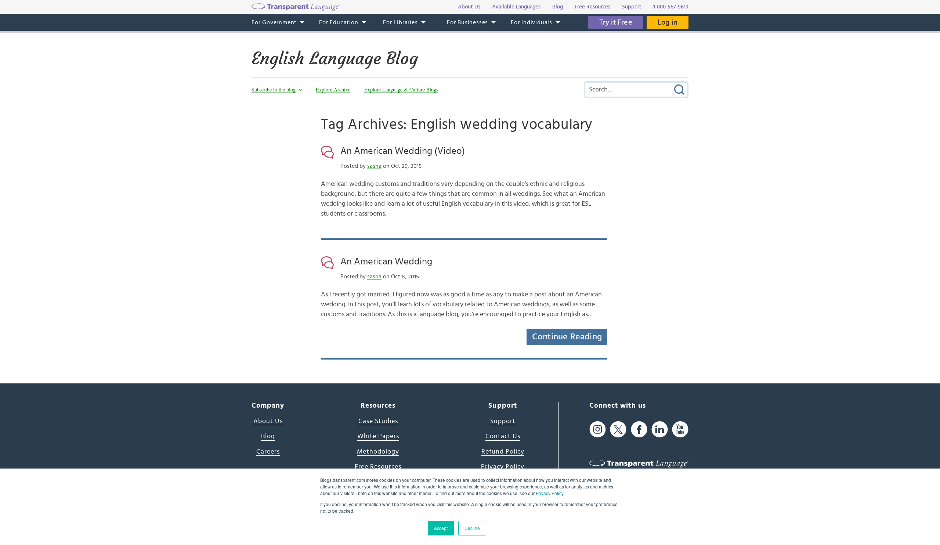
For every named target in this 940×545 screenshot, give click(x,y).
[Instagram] (597, 429)
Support (503, 421)
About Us (268, 421)
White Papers (378, 436)
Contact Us (502, 436)
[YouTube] (680, 429)
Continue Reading (567, 336)
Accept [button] (441, 528)
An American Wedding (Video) (402, 151)
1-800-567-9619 (670, 7)
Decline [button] (472, 528)
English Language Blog (335, 58)
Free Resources (378, 466)
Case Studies (378, 421)
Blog (268, 436)
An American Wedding (386, 261)
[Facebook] (639, 429)
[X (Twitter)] (618, 429)
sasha (374, 166)
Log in (667, 22)
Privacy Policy (549, 493)
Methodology (378, 451)
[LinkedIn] (659, 429)
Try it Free (615, 22)
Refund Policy (502, 451)
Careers (268, 451)
